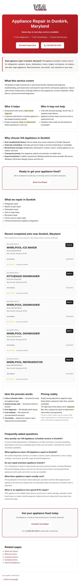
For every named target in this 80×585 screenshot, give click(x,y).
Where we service (11, 551)
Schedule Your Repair (40, 524)
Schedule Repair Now (27, 45)
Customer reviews (11, 557)
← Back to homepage (10, 579)
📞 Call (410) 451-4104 (52, 45)
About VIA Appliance (12, 563)
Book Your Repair (40, 182)
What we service (11, 554)
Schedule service (11, 560)
